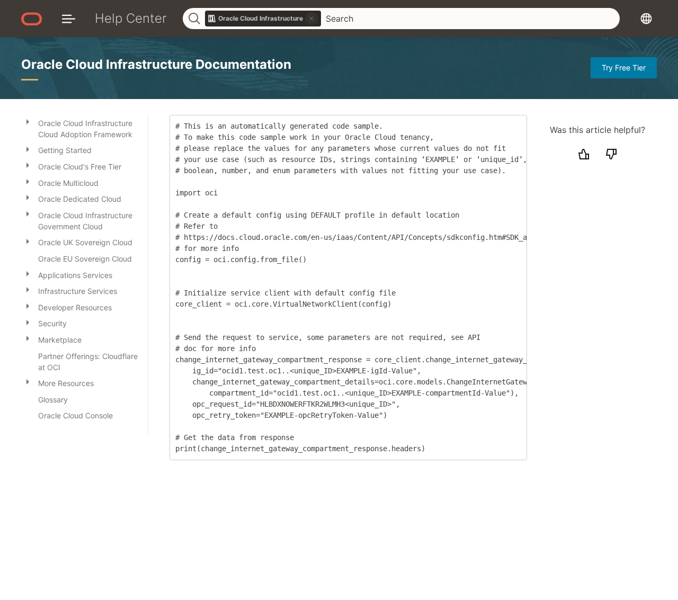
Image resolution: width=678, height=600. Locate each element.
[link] (263, 18)
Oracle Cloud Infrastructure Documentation (156, 64)
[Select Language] (646, 18)
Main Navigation (68, 18)
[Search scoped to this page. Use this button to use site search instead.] (311, 18)
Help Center (131, 18)
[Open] (27, 121)
